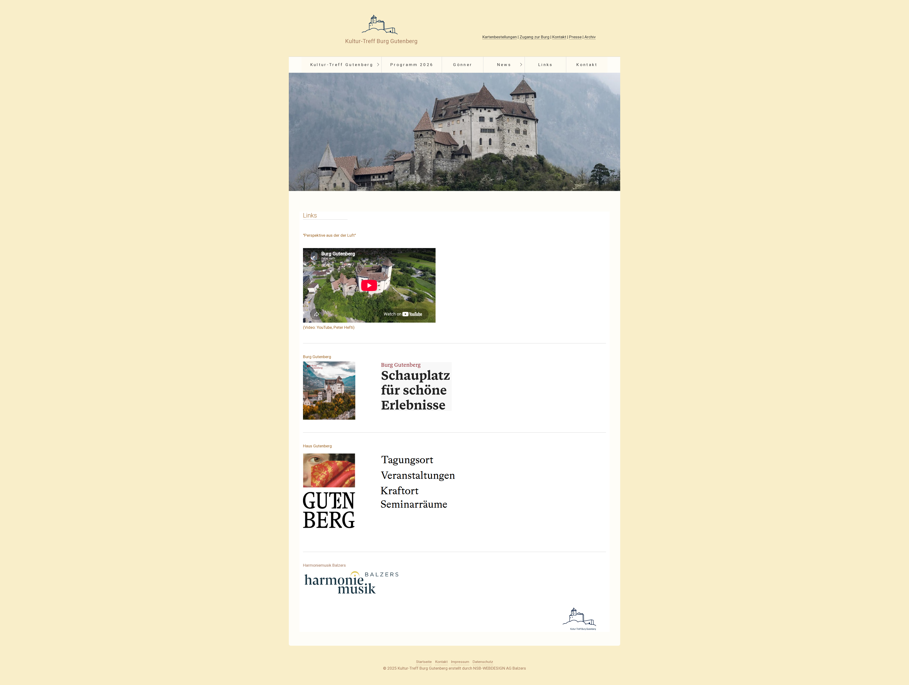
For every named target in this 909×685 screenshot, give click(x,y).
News (504, 64)
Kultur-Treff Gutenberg (341, 64)
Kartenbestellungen (499, 37)
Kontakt (559, 37)
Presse (575, 37)
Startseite (424, 662)
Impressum (460, 662)
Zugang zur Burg (534, 37)
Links (545, 64)
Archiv (590, 37)
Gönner (462, 64)
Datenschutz (482, 662)
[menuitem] (341, 65)
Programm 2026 (411, 64)
